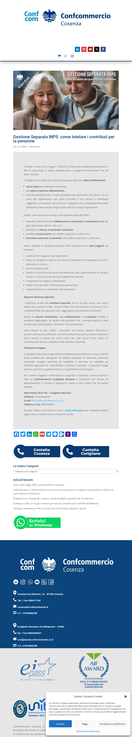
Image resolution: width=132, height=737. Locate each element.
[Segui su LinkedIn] (77, 49)
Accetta (60, 723)
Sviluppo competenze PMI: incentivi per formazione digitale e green (49, 508)
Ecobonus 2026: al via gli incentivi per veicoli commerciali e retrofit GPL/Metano (56, 503)
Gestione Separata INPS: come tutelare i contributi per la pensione (64, 138)
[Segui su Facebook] (103, 49)
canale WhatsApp (74, 410)
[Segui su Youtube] (90, 49)
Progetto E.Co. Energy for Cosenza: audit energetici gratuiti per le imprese (53, 498)
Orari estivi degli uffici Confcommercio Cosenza (38, 484)
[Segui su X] (96, 49)
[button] (125, 696)
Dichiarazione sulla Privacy (88, 731)
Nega (85, 723)
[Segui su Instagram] (83, 49)
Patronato (34, 146)
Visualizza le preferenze (112, 723)
